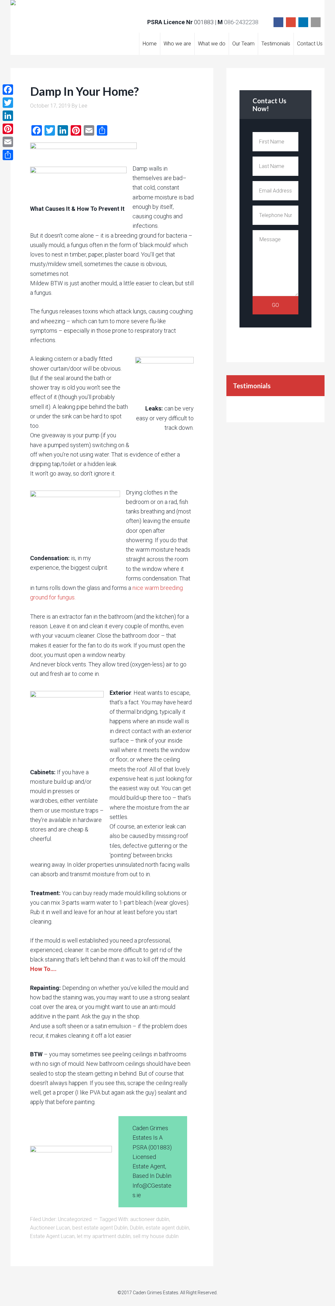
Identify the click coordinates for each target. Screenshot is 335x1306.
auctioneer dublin (149, 1219)
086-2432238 (241, 22)
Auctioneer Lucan (50, 1228)
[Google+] (291, 22)
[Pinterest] (7, 128)
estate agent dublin (167, 1228)
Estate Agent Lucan (52, 1236)
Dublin (136, 1228)
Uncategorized (75, 1219)
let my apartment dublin (104, 1236)
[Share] (7, 154)
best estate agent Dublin (100, 1228)
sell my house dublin (156, 1236)
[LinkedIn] (303, 22)
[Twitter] (7, 102)
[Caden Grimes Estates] (67, 6)
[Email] (316, 22)
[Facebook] (278, 22)
